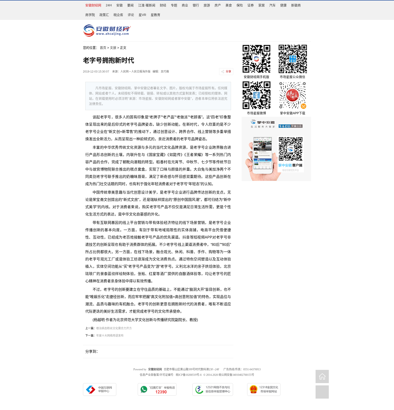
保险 (239, 5)
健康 (283, 5)
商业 (185, 5)
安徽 (119, 5)
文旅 (113, 47)
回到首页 (322, 376)
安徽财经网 (93, 5)
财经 (163, 5)
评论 (131, 15)
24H (109, 5)
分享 (228, 71)
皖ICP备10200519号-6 (189, 374)
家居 (261, 5)
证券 (250, 5)
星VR (142, 15)
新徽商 (296, 5)
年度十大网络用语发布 (110, 335)
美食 (229, 5)
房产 (218, 5)
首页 (103, 47)
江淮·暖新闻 (146, 5)
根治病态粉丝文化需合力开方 (114, 328)
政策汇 (104, 15)
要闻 (130, 5)
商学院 (90, 15)
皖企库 (118, 15)
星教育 (155, 15)
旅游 (207, 5)
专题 (174, 5)
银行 (196, 5)
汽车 (272, 5)
